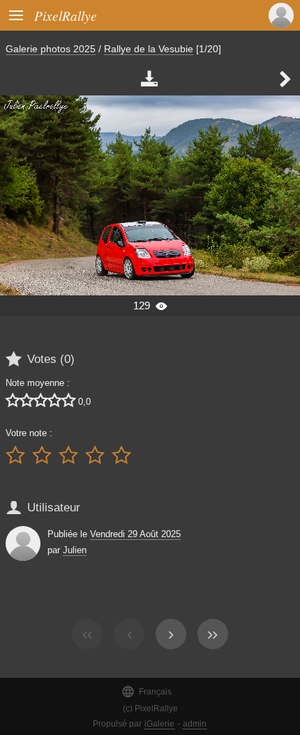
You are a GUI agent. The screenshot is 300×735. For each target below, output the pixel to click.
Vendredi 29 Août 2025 (135, 534)
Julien (75, 550)
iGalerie (159, 724)
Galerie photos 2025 (51, 48)
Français (146, 691)
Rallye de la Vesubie (148, 48)
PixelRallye (65, 15)
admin (195, 724)
